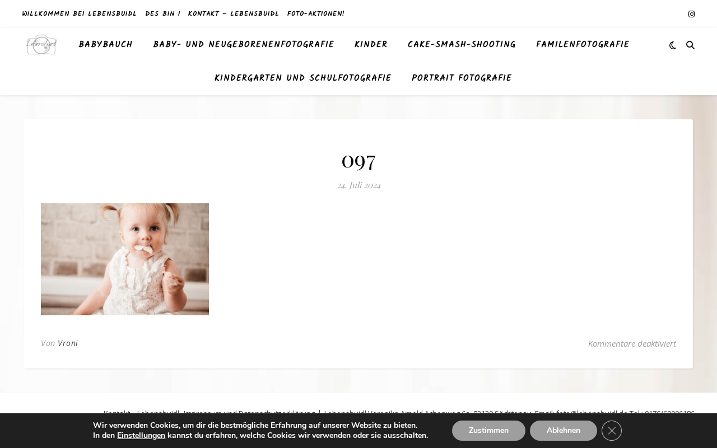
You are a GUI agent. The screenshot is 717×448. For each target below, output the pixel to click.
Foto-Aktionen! (316, 13)
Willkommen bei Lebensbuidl (79, 13)
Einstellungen (141, 436)
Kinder (371, 45)
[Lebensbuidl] (42, 45)
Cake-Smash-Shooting (462, 45)
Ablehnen (563, 430)
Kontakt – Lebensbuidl (234, 13)
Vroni (68, 343)
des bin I (162, 13)
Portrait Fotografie (462, 78)
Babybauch (105, 45)
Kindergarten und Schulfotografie (303, 78)
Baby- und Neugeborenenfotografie (243, 45)
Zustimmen (489, 430)
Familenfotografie (583, 45)
